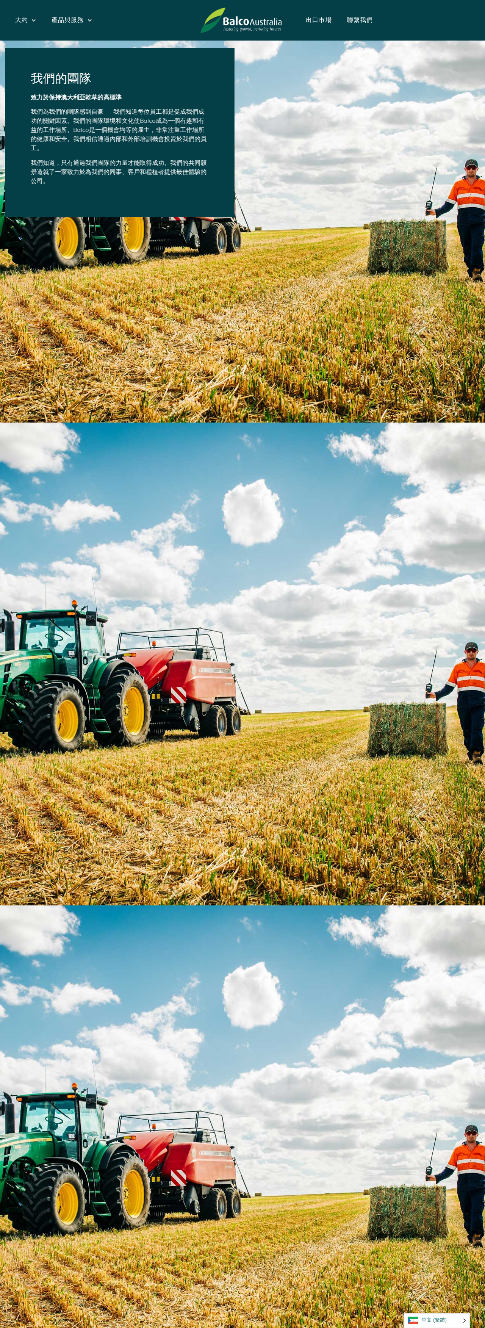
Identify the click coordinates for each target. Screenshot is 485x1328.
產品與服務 (68, 20)
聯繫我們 (360, 20)
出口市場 (319, 20)
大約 (21, 20)
